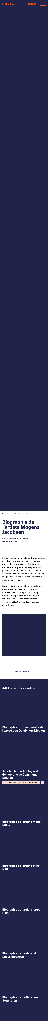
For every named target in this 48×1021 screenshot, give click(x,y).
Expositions (6, 514)
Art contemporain (34, 782)
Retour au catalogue (22, 671)
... (42, 782)
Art (4, 782)
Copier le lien (25, 545)
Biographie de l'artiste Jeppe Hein (21, 911)
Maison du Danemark (32, 4)
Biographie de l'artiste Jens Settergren (20, 999)
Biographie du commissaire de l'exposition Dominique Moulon (23, 729)
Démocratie (22, 782)
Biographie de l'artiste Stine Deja (21, 867)
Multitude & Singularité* (20, 514)
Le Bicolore (8, 4)
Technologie (12, 782)
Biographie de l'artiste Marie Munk (21, 823)
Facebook (10, 545)
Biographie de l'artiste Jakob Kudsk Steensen (21, 955)
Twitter (17, 545)
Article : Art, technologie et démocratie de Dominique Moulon (20, 774)
